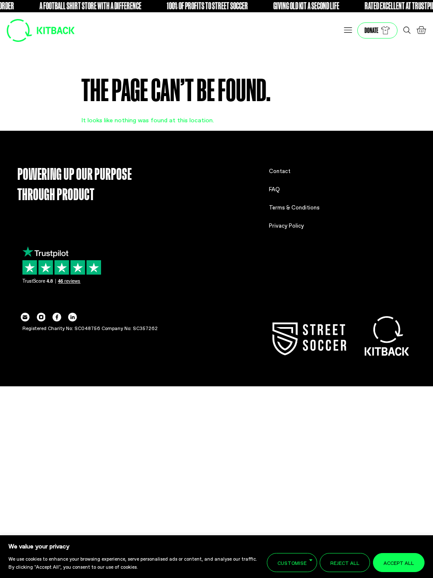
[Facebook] (57, 317)
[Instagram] (41, 317)
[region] (216, 556)
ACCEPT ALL (399, 562)
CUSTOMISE (292, 562)
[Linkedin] (72, 317)
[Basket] (421, 30)
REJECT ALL (344, 562)
